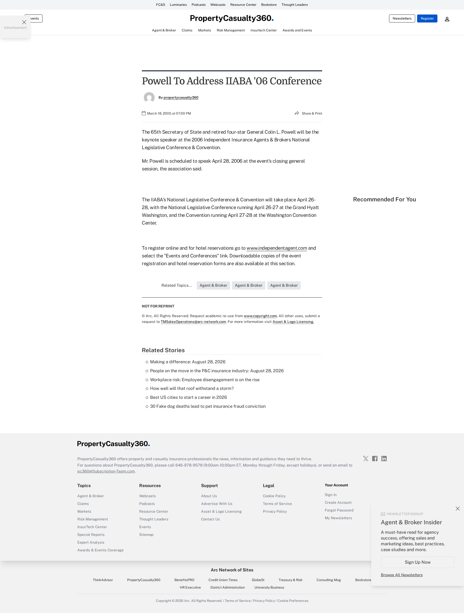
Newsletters (402, 18)
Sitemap (146, 535)
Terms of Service (277, 504)
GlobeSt (258, 580)
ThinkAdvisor (103, 580)
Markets (84, 511)
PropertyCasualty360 (143, 580)
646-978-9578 (189, 465)
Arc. (187, 601)
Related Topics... (176, 285)
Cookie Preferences (292, 601)
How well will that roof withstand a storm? (192, 388)
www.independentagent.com (276, 248)
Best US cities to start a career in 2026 (188, 397)
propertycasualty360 (181, 97)
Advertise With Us (216, 504)
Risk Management (92, 519)
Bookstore (269, 5)
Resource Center (243, 5)
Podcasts (199, 5)
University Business (269, 587)
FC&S (160, 5)
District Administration (227, 587)
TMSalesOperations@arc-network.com (193, 322)
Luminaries (178, 5)
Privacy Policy (275, 511)
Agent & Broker (90, 496)
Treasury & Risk (291, 580)
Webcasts (217, 5)
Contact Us (210, 519)
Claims (83, 504)
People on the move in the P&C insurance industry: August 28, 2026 (217, 370)
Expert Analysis (90, 542)
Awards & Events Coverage (100, 550)
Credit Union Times (223, 580)
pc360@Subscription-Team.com (106, 471)
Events (33, 18)
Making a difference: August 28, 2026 (187, 361)
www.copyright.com (260, 316)
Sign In (331, 495)
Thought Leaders (295, 5)
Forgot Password (339, 510)
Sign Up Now (418, 562)
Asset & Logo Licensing (221, 511)
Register (427, 18)
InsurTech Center (92, 527)
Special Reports (91, 535)
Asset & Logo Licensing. (293, 322)
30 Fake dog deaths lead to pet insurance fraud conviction (208, 406)
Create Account (338, 502)
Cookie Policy (274, 496)
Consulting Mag (329, 580)
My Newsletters (338, 518)
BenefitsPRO (184, 580)
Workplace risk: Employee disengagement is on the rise (205, 379)
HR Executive (190, 587)
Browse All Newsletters (402, 575)
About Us (209, 496)
